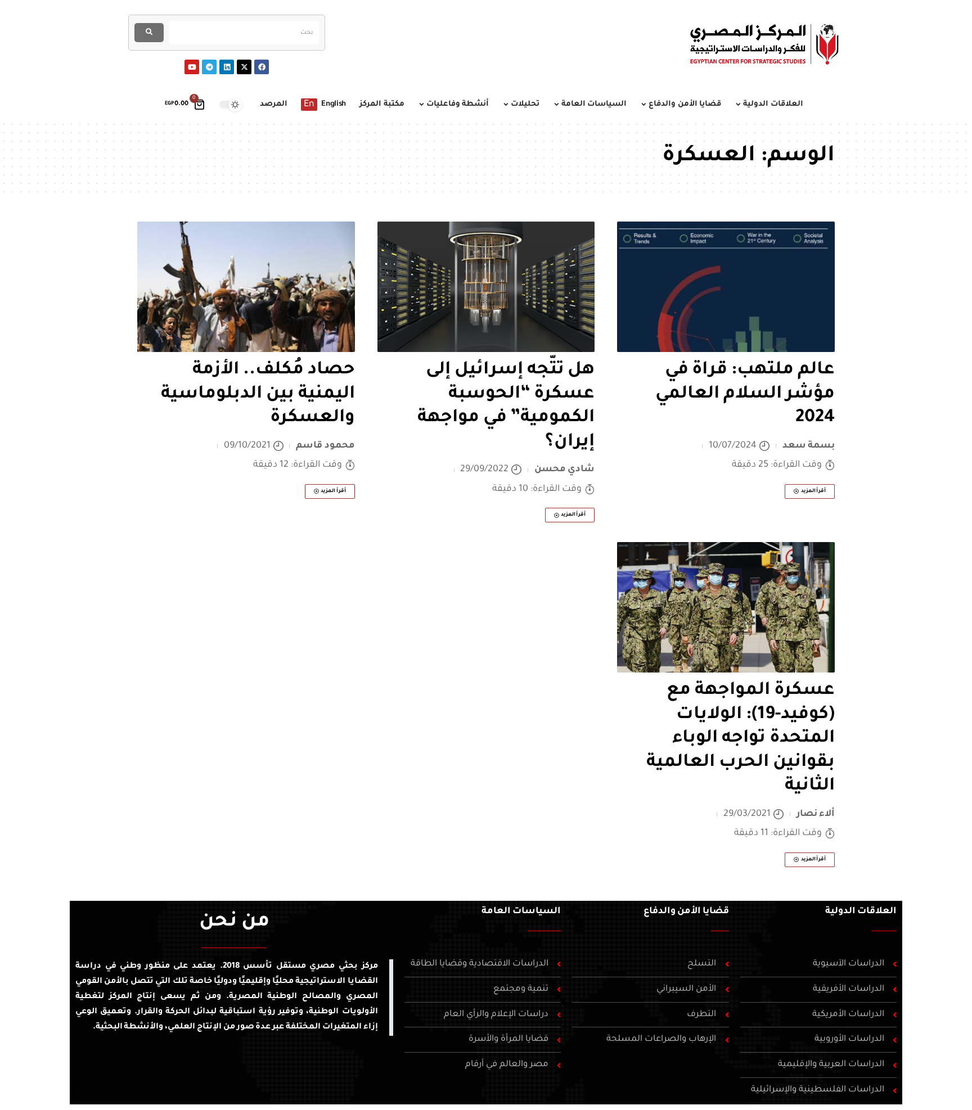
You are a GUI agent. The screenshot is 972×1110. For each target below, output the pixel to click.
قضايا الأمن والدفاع (686, 911)
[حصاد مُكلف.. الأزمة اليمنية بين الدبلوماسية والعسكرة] (246, 287)
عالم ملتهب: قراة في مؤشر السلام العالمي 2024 (745, 394)
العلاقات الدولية (861, 911)
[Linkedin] (226, 67)
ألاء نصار (815, 814)
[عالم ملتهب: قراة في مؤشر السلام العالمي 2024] (726, 287)
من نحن (234, 922)
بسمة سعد (808, 446)
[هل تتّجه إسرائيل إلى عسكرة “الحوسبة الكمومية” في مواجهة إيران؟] (486, 287)
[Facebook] (261, 67)
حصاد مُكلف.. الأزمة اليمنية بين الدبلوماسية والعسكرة (258, 394)
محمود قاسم (325, 446)
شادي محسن (564, 469)
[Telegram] (209, 67)
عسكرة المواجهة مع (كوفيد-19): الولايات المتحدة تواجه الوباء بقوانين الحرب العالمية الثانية (740, 739)
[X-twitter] (244, 67)
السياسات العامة (521, 911)
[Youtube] (191, 67)
